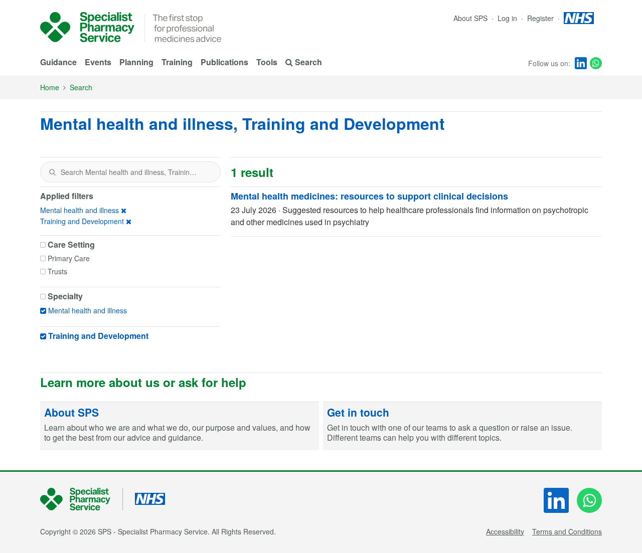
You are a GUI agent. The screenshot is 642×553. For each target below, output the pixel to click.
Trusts (57, 271)
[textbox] (130, 171)
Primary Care (69, 258)
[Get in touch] (462, 426)
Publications (224, 62)
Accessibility (505, 531)
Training (177, 62)
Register (541, 18)
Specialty (65, 296)
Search (81, 87)
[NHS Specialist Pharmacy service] (87, 27)
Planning (136, 62)
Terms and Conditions (567, 531)
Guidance (58, 62)
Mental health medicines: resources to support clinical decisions (369, 196)
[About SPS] (179, 426)
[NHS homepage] (579, 18)
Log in (508, 18)
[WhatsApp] (596, 63)
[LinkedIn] (581, 63)
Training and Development (82, 221)
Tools (266, 62)
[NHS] (81, 499)
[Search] (52, 171)
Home (49, 87)
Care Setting (71, 245)
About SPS (470, 18)
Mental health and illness (79, 210)
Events (98, 62)
